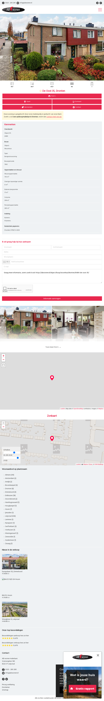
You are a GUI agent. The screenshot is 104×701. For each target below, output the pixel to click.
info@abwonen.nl (12, 673)
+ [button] (3, 355)
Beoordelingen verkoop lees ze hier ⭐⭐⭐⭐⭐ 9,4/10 (15, 644)
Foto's (53, 96)
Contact (78, 107)
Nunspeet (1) (10, 523)
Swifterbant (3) (10, 526)
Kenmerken (28, 107)
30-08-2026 (7, 455)
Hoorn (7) (8, 509)
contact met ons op (54, 116)
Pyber (90, 464)
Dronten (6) (9, 488)
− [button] (3, 359)
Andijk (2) (8, 481)
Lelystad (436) (10, 516)
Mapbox (100, 408)
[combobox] (6, 262)
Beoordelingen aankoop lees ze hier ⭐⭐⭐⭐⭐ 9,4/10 (15, 637)
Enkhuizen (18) (10, 495)
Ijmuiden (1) (9, 512)
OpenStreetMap (78, 408)
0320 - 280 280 (11, 669)
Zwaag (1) (8, 543)
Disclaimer (6, 687)
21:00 (5, 460)
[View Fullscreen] (3, 365)
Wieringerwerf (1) (11, 533)
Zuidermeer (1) (10, 540)
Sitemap (5, 690)
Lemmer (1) (9, 519)
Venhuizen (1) (10, 530)
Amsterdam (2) (10, 478)
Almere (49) (9, 475)
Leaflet (62, 408)
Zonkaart (78, 101)
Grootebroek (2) (11, 499)
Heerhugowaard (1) (12, 502)
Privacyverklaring (8, 684)
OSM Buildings (98, 464)
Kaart (28, 101)
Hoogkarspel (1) (11, 506)
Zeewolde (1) (10, 536)
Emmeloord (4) (10, 492)
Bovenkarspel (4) (11, 485)
